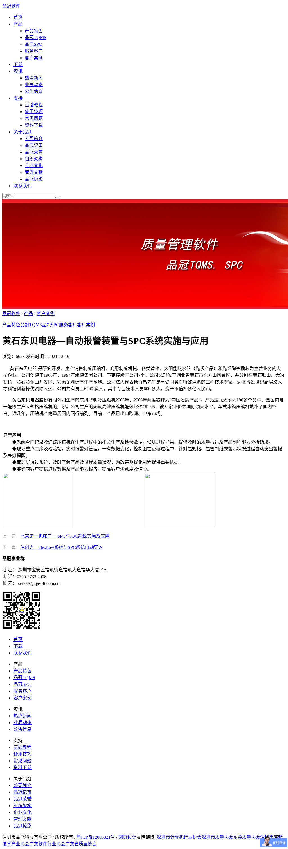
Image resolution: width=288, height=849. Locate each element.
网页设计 (127, 837)
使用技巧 (34, 111)
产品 (18, 24)
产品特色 (34, 30)
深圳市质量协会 (217, 837)
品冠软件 (11, 6)
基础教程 (34, 104)
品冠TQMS (35, 37)
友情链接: (146, 837)
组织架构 (34, 158)
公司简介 (34, 138)
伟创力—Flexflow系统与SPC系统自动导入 (61, 547)
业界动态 (34, 84)
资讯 (18, 71)
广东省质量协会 (81, 843)
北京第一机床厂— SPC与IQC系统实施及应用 (64, 536)
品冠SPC (33, 44)
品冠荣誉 (34, 152)
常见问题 (34, 118)
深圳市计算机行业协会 (179, 837)
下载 (18, 64)
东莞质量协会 (246, 837)
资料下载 (34, 125)
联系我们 (23, 185)
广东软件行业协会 (47, 843)
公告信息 (34, 91)
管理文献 (34, 172)
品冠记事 (34, 145)
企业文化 (34, 165)
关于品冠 (23, 131)
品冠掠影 (34, 179)
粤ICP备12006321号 (95, 837)
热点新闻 (34, 78)
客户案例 (34, 57)
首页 (18, 17)
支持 (18, 98)
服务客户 (34, 51)
